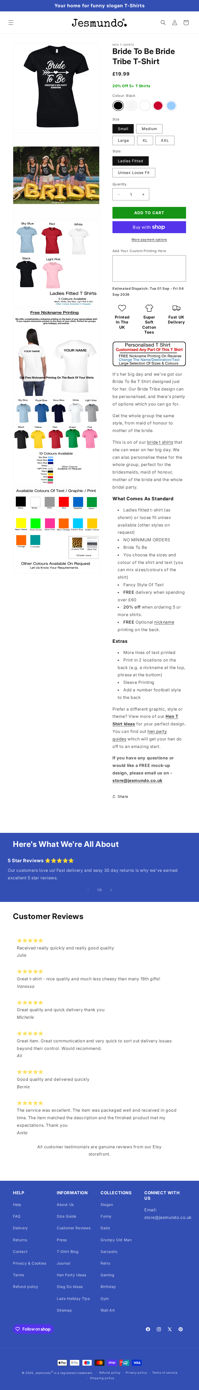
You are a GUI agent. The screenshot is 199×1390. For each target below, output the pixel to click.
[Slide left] (88, 890)
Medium (149, 128)
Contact (20, 1251)
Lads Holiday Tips (73, 1298)
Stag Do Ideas (70, 1286)
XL (145, 140)
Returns (20, 1240)
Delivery (20, 1228)
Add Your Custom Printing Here (139, 251)
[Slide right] (111, 890)
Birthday (108, 1286)
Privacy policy (136, 1372)
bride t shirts (160, 442)
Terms (18, 1275)
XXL (165, 140)
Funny (106, 1216)
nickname (164, 622)
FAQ (17, 1216)
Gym (105, 1298)
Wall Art (108, 1310)
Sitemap (64, 1310)
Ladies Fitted (130, 161)
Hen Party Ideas (71, 1275)
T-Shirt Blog (68, 1251)
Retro (105, 1263)
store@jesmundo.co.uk (137, 780)
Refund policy (25, 1286)
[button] (11, 22)
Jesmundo (43, 1373)
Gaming (108, 1275)
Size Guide (66, 1216)
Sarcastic (109, 1251)
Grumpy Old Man (116, 1240)
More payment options (149, 239)
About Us (65, 1204)
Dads (105, 1228)
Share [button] (123, 796)
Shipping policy (102, 1378)
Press (62, 1240)
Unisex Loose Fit (134, 172)
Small (123, 128)
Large (123, 140)
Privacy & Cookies (29, 1263)
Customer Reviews (74, 1228)
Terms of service (164, 1372)
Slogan (107, 1204)
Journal (63, 1263)
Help (17, 1204)
